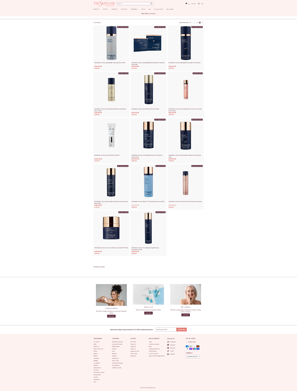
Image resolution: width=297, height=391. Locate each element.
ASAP (95, 344)
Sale (150, 9)
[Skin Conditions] (185, 294)
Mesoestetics (97, 368)
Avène (95, 351)
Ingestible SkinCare (117, 342)
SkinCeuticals (97, 375)
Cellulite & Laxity (116, 368)
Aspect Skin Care (98, 349)
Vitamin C (133, 349)
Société (96, 377)
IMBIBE (96, 360)
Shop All (143, 9)
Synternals (97, 379)
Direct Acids (133, 353)
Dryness (114, 349)
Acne (113, 351)
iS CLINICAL (97, 363)
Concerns (114, 9)
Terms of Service (153, 353)
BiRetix (96, 356)
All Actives (133, 342)
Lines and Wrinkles (117, 344)
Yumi (95, 382)
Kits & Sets (124, 9)
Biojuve (96, 353)
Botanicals (133, 356)
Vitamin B (133, 346)
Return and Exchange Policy (156, 356)
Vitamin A (133, 344)
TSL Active (96, 342)
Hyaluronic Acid (134, 351)
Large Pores (115, 358)
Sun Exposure (116, 365)
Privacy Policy (152, 351)
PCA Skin (96, 370)
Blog (150, 346)
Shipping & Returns (154, 349)
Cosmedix (96, 358)
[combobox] (135, 3)
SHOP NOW (111, 316)
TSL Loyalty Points (158, 9)
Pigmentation (116, 346)
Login (150, 342)
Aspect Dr (96, 346)
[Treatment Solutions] (111, 295)
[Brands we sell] (148, 294)
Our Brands (134, 9)
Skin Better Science (99, 372)
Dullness (114, 356)
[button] (98, 66)
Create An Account (154, 344)
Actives (105, 9)
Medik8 (96, 365)
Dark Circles (115, 360)
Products (96, 9)
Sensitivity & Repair (117, 363)
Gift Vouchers (169, 9)
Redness (114, 353)
